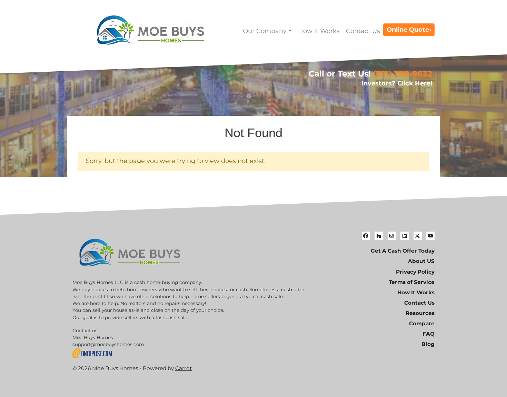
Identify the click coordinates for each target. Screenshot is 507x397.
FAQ (429, 333)
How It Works (319, 31)
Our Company (265, 31)
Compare (422, 323)
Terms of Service (412, 282)
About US (421, 261)
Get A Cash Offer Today (403, 250)
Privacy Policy (415, 271)
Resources (420, 313)
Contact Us (363, 31)
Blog (428, 344)
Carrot (183, 368)
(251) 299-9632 (402, 74)
